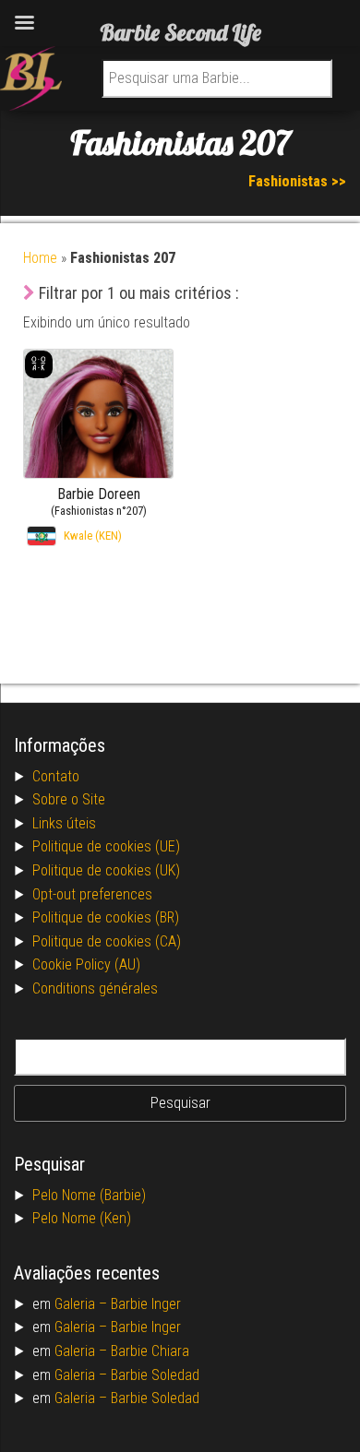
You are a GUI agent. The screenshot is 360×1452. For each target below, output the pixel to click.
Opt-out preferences (92, 894)
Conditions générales (95, 988)
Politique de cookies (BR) (105, 917)
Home (40, 258)
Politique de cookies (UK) (106, 870)
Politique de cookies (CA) (106, 941)
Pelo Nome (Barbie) (89, 1195)
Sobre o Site (68, 799)
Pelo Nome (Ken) (81, 1218)
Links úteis (64, 823)
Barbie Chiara (150, 1351)
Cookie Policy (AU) (86, 964)
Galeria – (82, 1304)
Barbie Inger (146, 1304)
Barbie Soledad (155, 1375)
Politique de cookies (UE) (106, 846)
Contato (55, 776)
